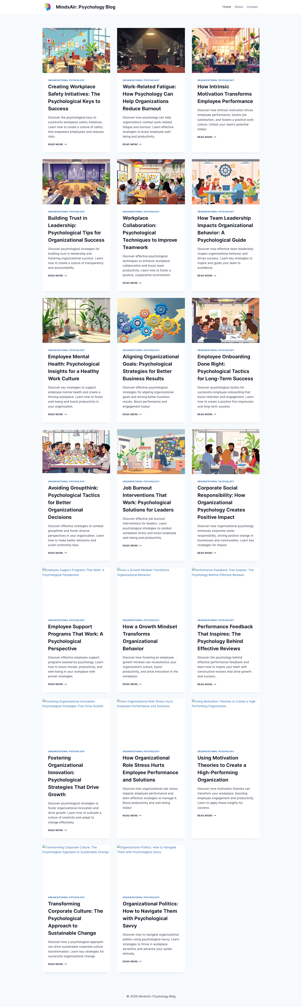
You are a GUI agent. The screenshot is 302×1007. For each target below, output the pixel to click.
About (239, 7)
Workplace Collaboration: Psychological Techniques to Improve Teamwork (150, 232)
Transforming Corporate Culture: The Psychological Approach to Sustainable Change (75, 918)
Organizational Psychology (66, 80)
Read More (57, 144)
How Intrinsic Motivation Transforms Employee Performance (225, 94)
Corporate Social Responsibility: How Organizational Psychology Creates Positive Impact (221, 502)
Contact (252, 7)
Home (227, 7)
